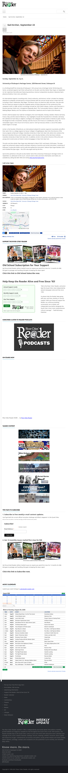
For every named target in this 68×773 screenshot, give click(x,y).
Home (4, 17)
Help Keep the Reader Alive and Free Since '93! (29, 281)
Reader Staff (8, 32)
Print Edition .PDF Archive (11, 687)
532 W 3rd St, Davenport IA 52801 (12, 750)
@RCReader (5, 762)
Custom (18, 289)
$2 (4, 295)
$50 (9, 289)
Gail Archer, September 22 (21, 24)
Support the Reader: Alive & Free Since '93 (16, 692)
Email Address (9, 529)
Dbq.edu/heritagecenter (37, 158)
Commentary (8, 700)
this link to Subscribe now (18, 571)
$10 (12, 295)
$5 (8, 295)
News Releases (8, 715)
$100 (13, 289)
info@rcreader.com (8, 754)
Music (6, 705)
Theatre (6, 702)
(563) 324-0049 (6, 752)
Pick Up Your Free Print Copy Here (14, 685)
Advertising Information (11, 690)
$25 (5, 289)
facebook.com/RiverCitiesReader (11, 760)
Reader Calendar (9, 695)
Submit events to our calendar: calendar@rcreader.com (18, 758)
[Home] (9, 4)
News (5, 697)
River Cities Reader (26, 418)
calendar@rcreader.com (27, 589)
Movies (6, 707)
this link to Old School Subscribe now (23, 273)
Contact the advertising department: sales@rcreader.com (19, 756)
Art (5, 710)
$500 (14, 302)
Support (7, 306)
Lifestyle (6, 712)
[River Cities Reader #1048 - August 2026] (34, 387)
